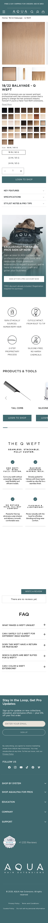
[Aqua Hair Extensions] (20, 12)
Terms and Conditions (31, 903)
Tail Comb (17, 408)
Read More (7, 104)
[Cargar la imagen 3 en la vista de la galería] (38, 74)
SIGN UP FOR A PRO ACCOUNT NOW (24, 279)
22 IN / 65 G (13, 158)
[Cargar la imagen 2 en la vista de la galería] (24, 74)
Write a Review (33, 591)
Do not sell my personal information (31, 908)
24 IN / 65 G (13, 163)
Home (4, 18)
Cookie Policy (9, 908)
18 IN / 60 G (13, 152)
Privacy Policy (8, 754)
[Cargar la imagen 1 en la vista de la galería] (9, 74)
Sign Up (24, 732)
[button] (4, 12)
